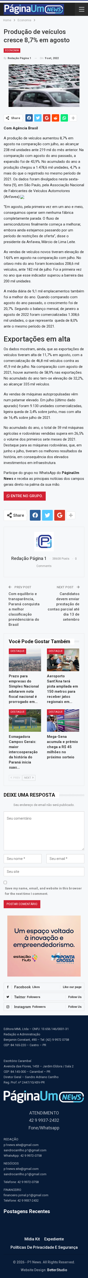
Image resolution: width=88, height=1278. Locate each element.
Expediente (54, 1239)
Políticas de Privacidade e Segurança (44, 1247)
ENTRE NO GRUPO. (26, 496)
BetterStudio (57, 1270)
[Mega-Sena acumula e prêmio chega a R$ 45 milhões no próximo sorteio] (63, 720)
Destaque (17, 651)
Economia (12, 50)
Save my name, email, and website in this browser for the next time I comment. (43, 891)
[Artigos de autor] (44, 541)
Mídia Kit (32, 1239)
